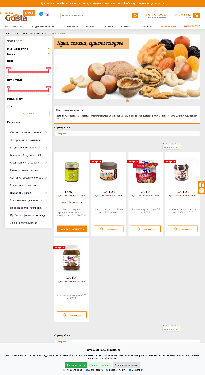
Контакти (127, 26)
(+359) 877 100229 (155, 14)
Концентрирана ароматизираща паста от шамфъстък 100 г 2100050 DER (71, 212)
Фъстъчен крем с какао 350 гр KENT (71, 297)
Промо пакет (70, 26)
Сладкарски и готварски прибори (30, 162)
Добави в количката (71, 229)
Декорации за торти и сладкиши (29, 140)
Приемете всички (76, 365)
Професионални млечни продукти (30, 207)
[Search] (135, 15)
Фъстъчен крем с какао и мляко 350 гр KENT (182, 211)
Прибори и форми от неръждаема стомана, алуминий (30, 215)
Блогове (108, 26)
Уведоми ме (112, 229)
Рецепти (91, 26)
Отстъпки (147, 26)
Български (193, 26)
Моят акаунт (168, 26)
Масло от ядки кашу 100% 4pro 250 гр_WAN (109, 211)
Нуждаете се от (74, 369)
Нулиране (28, 113)
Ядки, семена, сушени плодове (28, 200)
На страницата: (171, 143)
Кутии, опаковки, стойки (24, 170)
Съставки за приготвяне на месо (29, 132)
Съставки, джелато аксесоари (27, 177)
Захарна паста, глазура (23, 222)
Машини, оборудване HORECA (28, 155)
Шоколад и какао (20, 192)
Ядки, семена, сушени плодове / (30, 33)
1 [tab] (127, 100)
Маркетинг (137, 369)
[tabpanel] (127, 66)
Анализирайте (95, 369)
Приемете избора (100, 365)
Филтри (13, 41)
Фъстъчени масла (56, 33)
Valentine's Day (14, 26)
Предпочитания (117, 369)
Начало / (9, 33)
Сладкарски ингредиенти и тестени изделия (30, 147)
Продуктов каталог (43, 26)
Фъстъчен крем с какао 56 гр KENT (145, 211)
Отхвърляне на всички (126, 365)
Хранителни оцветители (24, 185)
